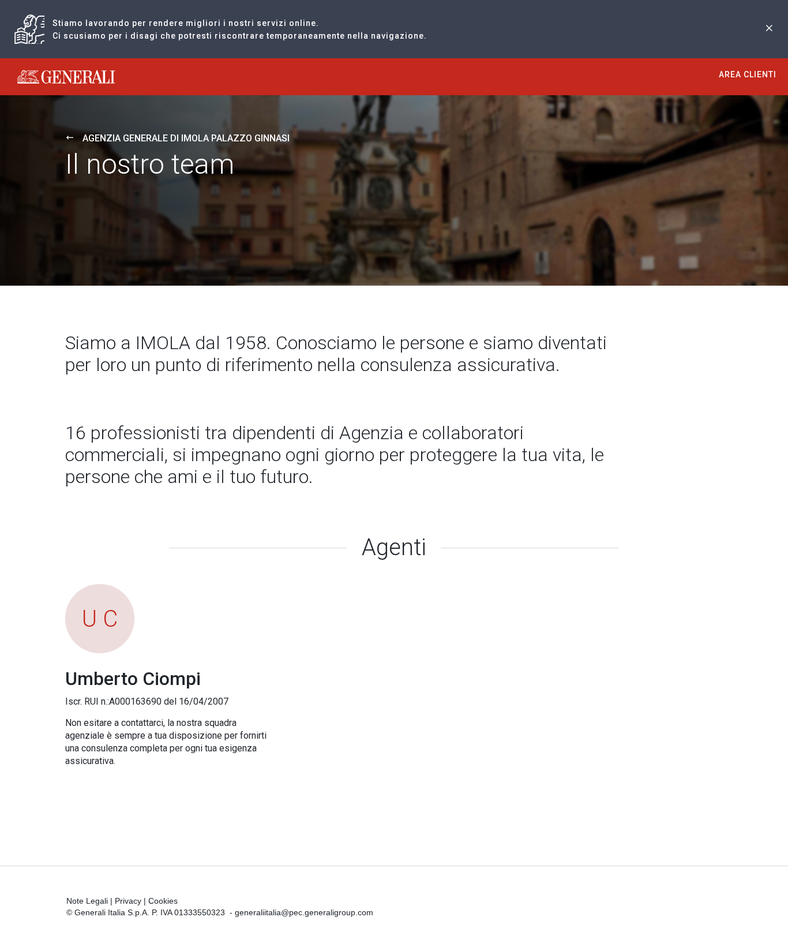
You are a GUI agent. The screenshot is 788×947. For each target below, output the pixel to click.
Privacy (128, 900)
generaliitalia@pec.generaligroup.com (304, 912)
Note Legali (87, 900)
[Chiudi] (769, 29)
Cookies (163, 900)
